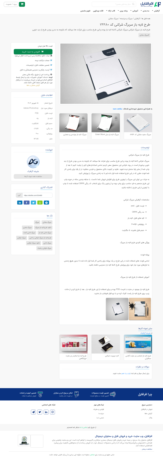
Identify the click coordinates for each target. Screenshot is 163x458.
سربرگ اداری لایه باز (45, 232)
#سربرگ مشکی (144, 35)
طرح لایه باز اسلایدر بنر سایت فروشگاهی (76, 357)
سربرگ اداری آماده (29, 232)
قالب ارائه (111, 10)
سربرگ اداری (47, 243)
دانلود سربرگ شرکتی (33, 243)
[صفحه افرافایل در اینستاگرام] (52, 412)
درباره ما (101, 413)
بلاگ (150, 418)
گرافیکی (157, 10)
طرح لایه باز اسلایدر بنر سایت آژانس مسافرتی (138, 357)
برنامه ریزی (123, 10)
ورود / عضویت (11, 4)
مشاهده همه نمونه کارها (33, 176)
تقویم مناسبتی (85, 10)
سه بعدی (145, 10)
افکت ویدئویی (98, 10)
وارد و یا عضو (125, 373)
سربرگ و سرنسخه (126, 18)
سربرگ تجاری (27, 227)
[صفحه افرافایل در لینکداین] (46, 412)
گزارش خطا (148, 413)
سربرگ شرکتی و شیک (44, 248)
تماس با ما (100, 418)
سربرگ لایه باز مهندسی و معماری (74, 134)
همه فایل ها (146, 18)
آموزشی (135, 10)
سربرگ (37, 222)
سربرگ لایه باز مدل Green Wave (107, 134)
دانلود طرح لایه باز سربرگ (43, 227)
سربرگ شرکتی (21, 238)
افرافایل (92, 455)
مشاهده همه (117, 108)
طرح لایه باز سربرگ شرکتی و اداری (40, 238)
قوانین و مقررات (98, 409)
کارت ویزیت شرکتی (112, 356)
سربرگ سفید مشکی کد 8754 (140, 134)
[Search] (133, 4)
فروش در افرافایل (146, 409)
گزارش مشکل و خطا (33, 85)
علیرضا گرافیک (33, 171)
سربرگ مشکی (113, 18)
